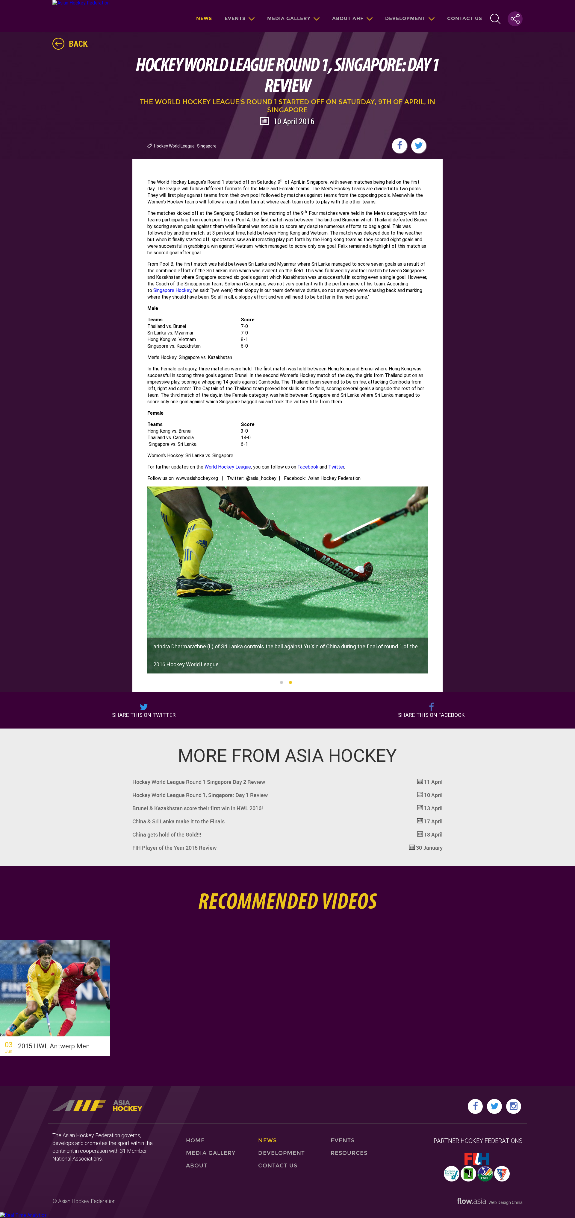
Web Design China (504, 1202)
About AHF (348, 18)
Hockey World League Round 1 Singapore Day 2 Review (287, 781)
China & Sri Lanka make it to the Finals (287, 821)
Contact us (464, 18)
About (196, 1165)
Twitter (336, 467)
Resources (349, 1153)
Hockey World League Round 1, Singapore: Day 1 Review (287, 795)
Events (235, 18)
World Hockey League (228, 467)
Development (405, 18)
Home (195, 1140)
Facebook (307, 467)
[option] (287, 579)
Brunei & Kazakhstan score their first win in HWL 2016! (287, 808)
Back (78, 43)
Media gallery (289, 18)
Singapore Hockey (172, 290)
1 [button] (281, 682)
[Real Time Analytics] (23, 1215)
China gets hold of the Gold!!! (287, 834)
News (204, 18)
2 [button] (290, 682)
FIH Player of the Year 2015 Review (287, 847)
